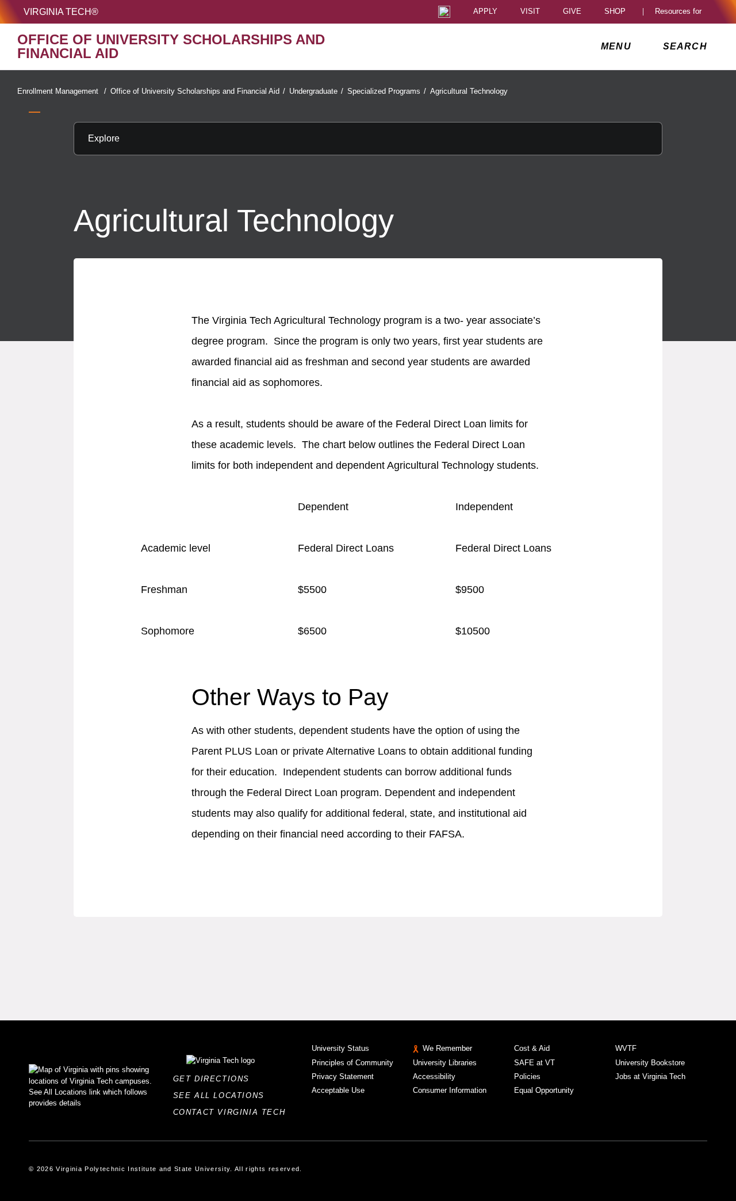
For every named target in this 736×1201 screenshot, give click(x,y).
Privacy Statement (343, 1076)
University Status (340, 1048)
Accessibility (434, 1076)
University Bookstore (650, 1062)
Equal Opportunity (544, 1090)
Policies (527, 1076)
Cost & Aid (532, 1048)
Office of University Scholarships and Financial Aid (197, 91)
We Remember (447, 1048)
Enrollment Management (61, 91)
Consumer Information (449, 1090)
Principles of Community (352, 1062)
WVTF (626, 1048)
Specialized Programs (386, 91)
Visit (530, 12)
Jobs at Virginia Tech (650, 1076)
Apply (485, 12)
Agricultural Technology (469, 91)
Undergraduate (316, 91)
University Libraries (445, 1062)
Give (572, 12)
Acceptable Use (338, 1090)
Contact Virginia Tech (232, 1112)
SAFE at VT (534, 1062)
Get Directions (214, 1078)
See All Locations (222, 1095)
